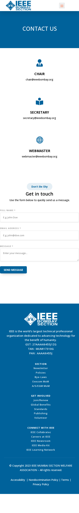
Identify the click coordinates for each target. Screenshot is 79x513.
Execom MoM (41, 381)
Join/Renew (41, 400)
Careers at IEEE (41, 436)
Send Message (13, 270)
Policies (41, 372)
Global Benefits (41, 404)
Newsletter (41, 368)
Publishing (41, 413)
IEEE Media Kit (41, 445)
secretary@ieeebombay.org (39, 118)
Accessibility (18, 480)
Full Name (7, 210)
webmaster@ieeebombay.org (39, 156)
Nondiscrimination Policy (43, 480)
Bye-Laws (41, 377)
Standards (40, 409)
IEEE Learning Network (40, 449)
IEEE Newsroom (41, 441)
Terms (65, 480)
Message (6, 246)
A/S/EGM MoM (41, 386)
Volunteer (40, 417)
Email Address (10, 228)
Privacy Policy (41, 484)
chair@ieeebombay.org (39, 79)
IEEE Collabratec (41, 432)
